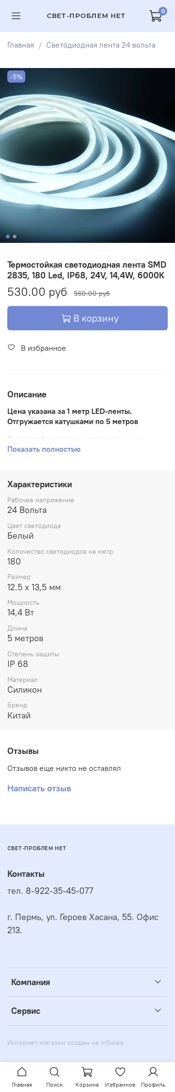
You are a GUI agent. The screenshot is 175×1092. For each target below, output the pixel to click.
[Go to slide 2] (14, 236)
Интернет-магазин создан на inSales (65, 1042)
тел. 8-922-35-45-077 (50, 891)
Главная (20, 45)
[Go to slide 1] (7, 236)
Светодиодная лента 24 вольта (101, 45)
